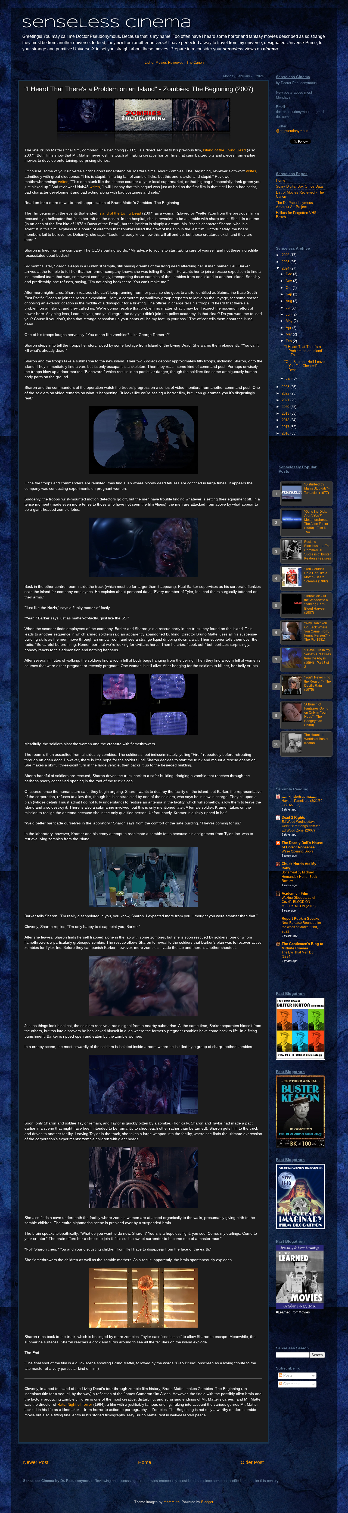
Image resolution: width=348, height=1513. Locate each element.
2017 (286, 427)
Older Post (252, 1462)
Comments (291, 1384)
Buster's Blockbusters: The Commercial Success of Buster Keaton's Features (317, 550)
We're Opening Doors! (298, 851)
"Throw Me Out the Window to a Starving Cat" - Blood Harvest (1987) (316, 604)
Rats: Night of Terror (74, 1404)
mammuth (171, 1502)
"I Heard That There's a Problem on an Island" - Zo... (303, 351)
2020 (286, 407)
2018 (286, 420)
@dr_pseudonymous (292, 131)
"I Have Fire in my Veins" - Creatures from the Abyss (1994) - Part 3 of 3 (317, 658)
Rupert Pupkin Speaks (300, 919)
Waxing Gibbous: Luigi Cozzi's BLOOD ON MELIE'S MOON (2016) (299, 902)
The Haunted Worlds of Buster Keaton (316, 739)
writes (251, 171)
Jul (288, 308)
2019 (286, 413)
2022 (286, 393)
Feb (289, 341)
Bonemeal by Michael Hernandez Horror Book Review (299, 876)
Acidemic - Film (295, 893)
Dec (289, 274)
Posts (287, 1375)
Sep (289, 294)
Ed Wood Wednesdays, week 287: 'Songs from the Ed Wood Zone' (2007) (301, 826)
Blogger (207, 1502)
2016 (286, 433)
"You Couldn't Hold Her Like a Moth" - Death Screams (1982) (316, 575)
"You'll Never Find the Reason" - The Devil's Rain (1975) (317, 683)
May (290, 321)
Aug (289, 301)
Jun (289, 314)
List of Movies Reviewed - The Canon (174, 63)
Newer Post (35, 1462)
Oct (289, 288)
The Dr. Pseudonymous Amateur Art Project (294, 205)
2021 (286, 400)
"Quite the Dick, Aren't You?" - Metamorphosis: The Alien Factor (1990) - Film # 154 (316, 522)
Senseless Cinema (107, 23)
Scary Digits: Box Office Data (299, 186)
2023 (286, 387)
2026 (286, 255)
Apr (289, 328)
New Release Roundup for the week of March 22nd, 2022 (301, 927)
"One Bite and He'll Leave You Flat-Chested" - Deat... (304, 366)
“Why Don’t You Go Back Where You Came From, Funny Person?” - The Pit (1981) (317, 631)
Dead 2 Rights (293, 818)
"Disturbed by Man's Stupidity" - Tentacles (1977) (317, 488)
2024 (286, 268)
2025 (286, 262)
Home (144, 1462)
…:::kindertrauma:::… (300, 797)
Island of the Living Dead (224, 150)
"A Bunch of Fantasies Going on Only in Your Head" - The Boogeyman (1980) (316, 714)
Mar (289, 334)
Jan (289, 378)
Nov (289, 281)
